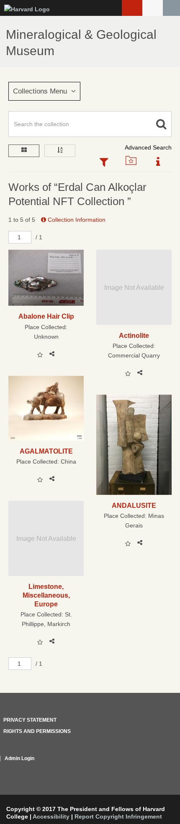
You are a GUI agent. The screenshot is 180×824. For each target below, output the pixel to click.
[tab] (103, 162)
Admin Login (19, 758)
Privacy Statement (30, 720)
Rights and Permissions (37, 731)
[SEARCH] (171, 8)
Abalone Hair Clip (46, 316)
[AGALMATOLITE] (46, 408)
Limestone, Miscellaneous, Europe (46, 595)
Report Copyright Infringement (118, 816)
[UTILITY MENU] (152, 8)
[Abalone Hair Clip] (46, 278)
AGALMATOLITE (46, 451)
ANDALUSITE (134, 505)
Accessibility (51, 816)
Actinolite (134, 335)
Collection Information (75, 219)
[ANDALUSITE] (134, 445)
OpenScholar (156, 768)
